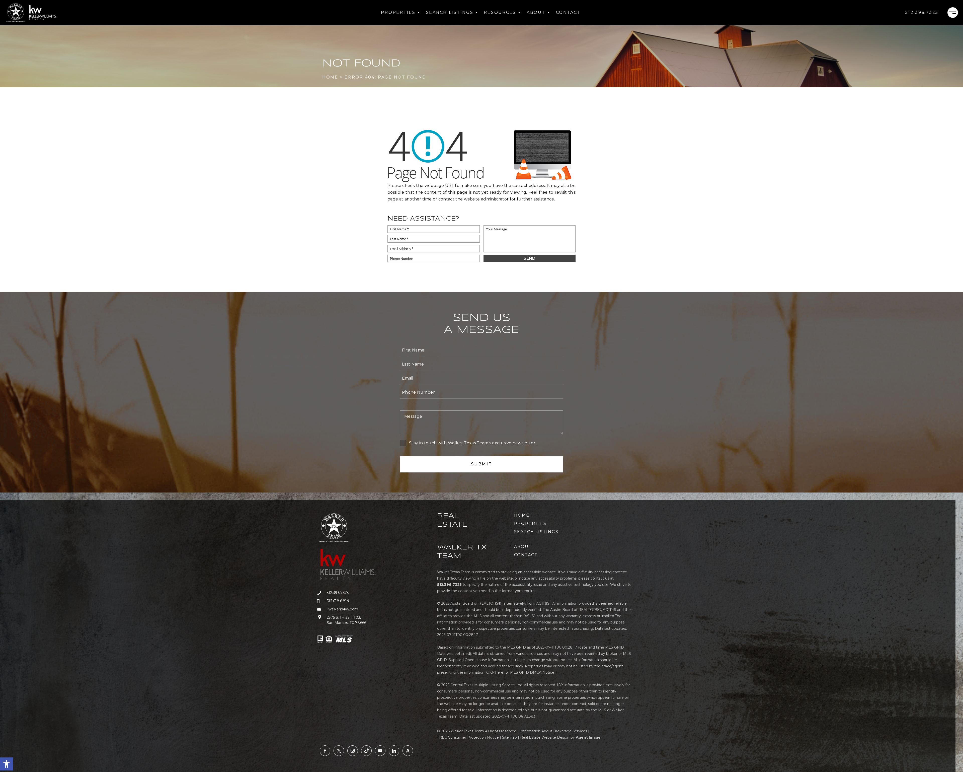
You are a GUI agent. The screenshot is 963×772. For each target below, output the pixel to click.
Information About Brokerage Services (553, 731)
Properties (398, 12)
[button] (6, 763)
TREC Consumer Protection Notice (468, 737)
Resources (500, 12)
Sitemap (509, 737)
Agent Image (588, 737)
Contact (568, 12)
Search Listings (449, 12)
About (536, 12)
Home (521, 515)
